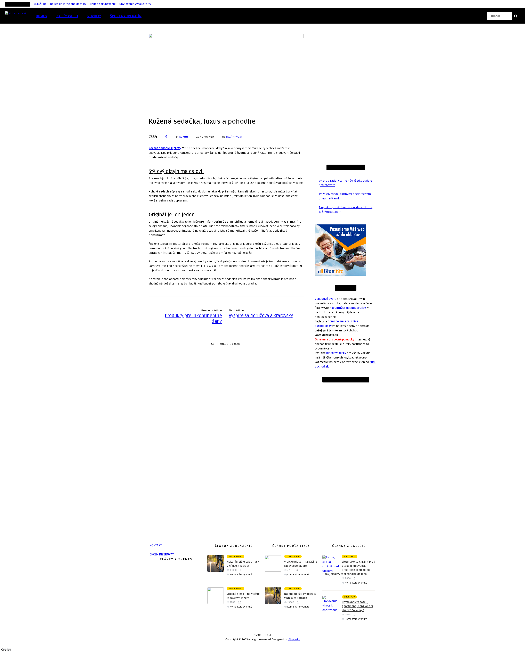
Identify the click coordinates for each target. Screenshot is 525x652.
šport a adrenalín (126, 16)
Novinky (94, 16)
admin (183, 136)
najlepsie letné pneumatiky (68, 4)
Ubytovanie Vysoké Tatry (135, 4)
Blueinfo (294, 639)
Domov (41, 16)
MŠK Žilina (40, 4)
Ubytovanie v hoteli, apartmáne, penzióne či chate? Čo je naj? (357, 606)
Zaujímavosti (67, 16)
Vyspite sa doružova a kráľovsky (261, 315)
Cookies (6, 649)
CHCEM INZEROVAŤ (162, 554)
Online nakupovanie (103, 4)
